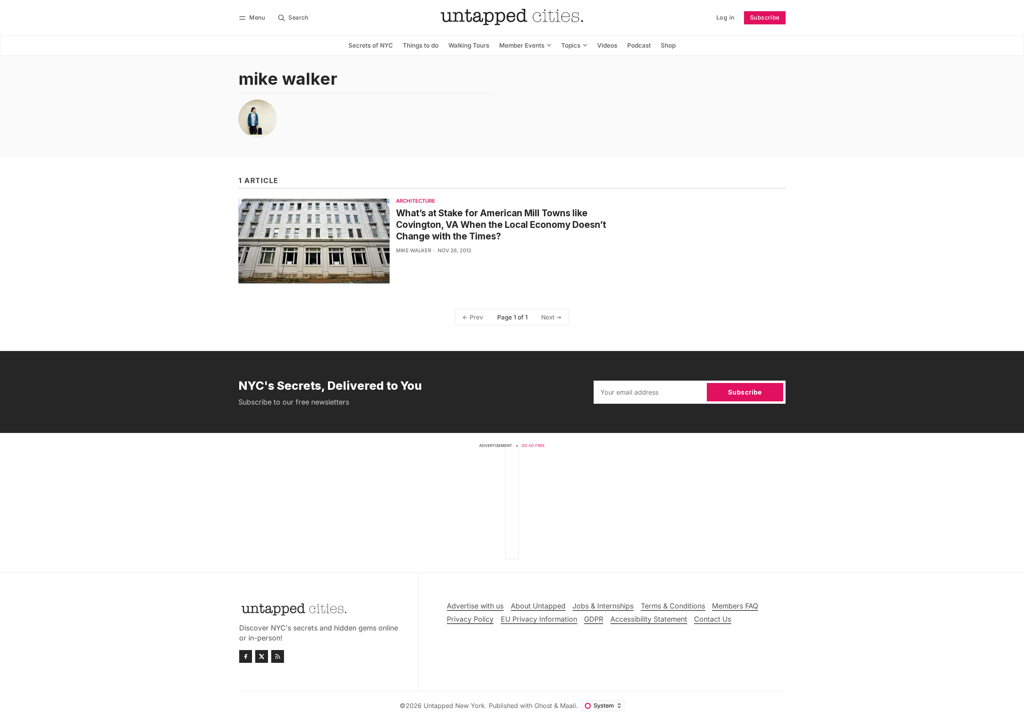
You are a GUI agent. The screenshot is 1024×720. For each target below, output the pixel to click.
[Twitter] (261, 656)
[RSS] (277, 656)
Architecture (415, 201)
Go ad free (533, 445)
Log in (725, 17)
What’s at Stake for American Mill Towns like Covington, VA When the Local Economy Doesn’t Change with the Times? (501, 224)
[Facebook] (245, 656)
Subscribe (765, 17)
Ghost (543, 706)
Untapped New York (454, 706)
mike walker (413, 250)
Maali (568, 706)
